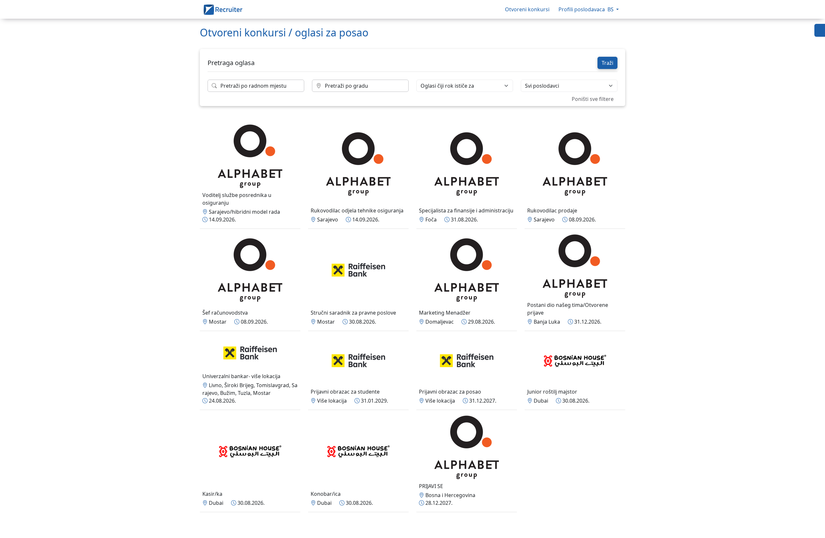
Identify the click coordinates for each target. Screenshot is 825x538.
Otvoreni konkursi (528, 9)
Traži (607, 62)
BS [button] (611, 9)
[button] (819, 30)
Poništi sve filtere (593, 99)
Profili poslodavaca (581, 9)
